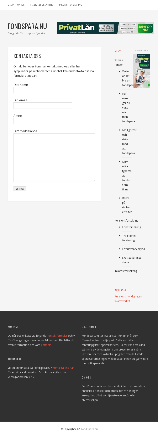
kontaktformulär (57, 335)
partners (46, 345)
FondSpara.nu (89, 429)
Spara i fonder (16, 4)
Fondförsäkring (131, 227)
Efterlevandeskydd (133, 249)
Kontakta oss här (63, 368)
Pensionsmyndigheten (128, 296)
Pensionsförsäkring (42, 4)
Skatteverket (122, 301)
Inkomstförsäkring (70, 4)
